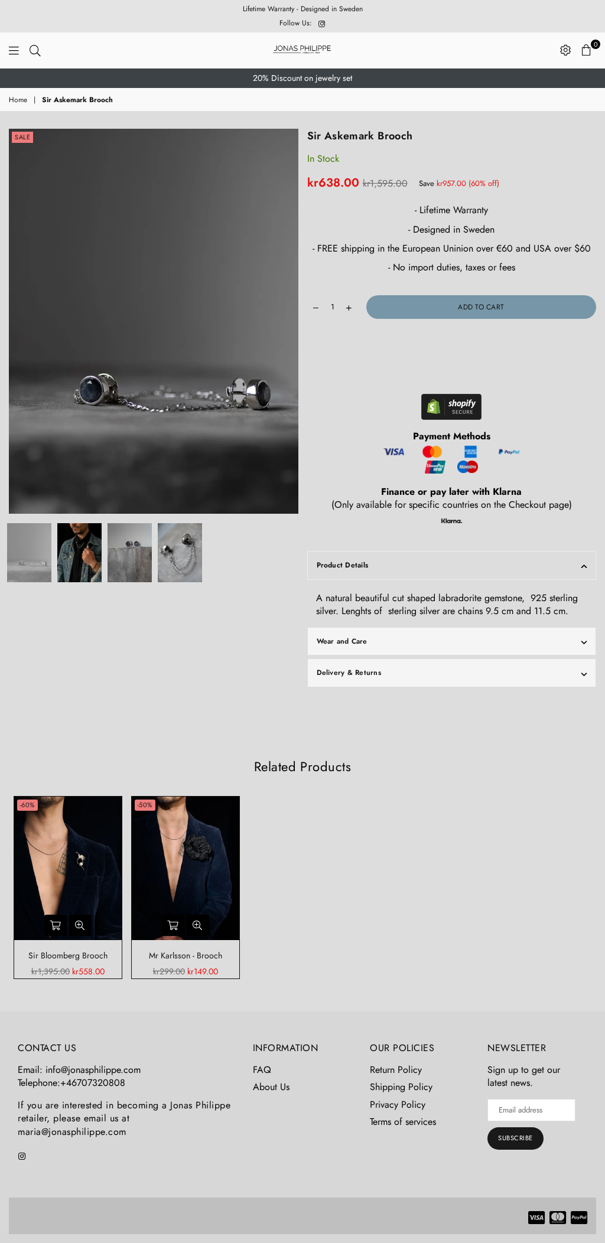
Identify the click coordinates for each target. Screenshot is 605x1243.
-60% (27, 805)
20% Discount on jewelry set (302, 78)
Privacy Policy (397, 1104)
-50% (145, 805)
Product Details (343, 565)
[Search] (35, 50)
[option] (302, 78)
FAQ (262, 1069)
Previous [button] (19, 321)
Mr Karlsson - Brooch (185, 955)
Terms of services (403, 1121)
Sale (22, 137)
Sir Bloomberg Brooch (68, 955)
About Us (271, 1087)
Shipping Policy (401, 1087)
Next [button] (288, 321)
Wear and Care (342, 641)
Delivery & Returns (349, 672)
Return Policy (396, 1069)
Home (18, 100)
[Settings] (566, 50)
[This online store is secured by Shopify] (451, 408)
